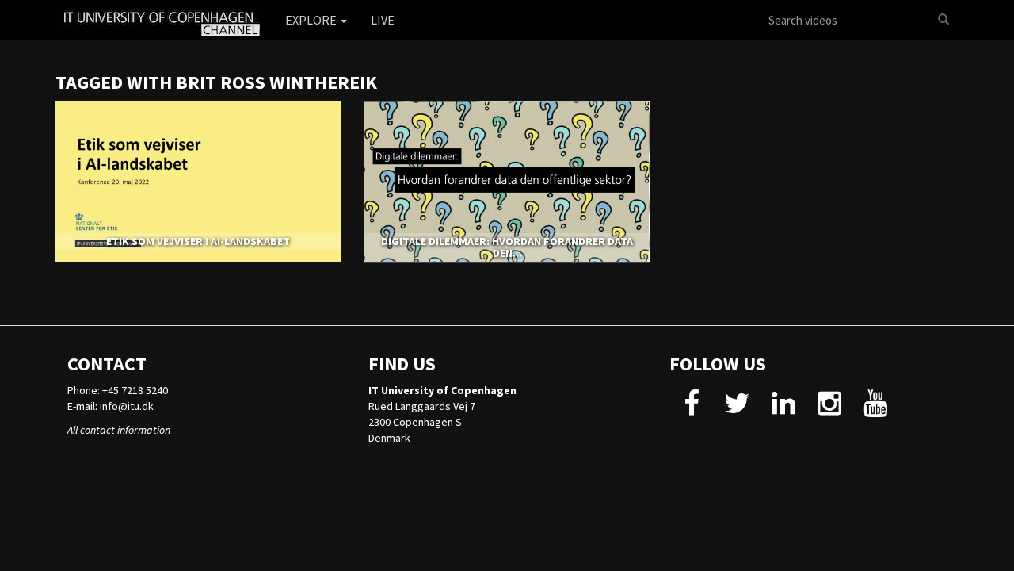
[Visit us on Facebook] (691, 409)
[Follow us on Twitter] (737, 409)
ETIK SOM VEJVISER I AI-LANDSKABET (198, 241)
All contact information (118, 430)
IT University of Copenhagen (442, 390)
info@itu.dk (127, 406)
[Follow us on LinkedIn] (783, 409)
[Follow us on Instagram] (829, 409)
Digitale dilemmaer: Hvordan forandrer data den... (507, 247)
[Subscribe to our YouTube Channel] (875, 409)
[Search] (943, 20)
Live (383, 20)
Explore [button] (312, 20)
